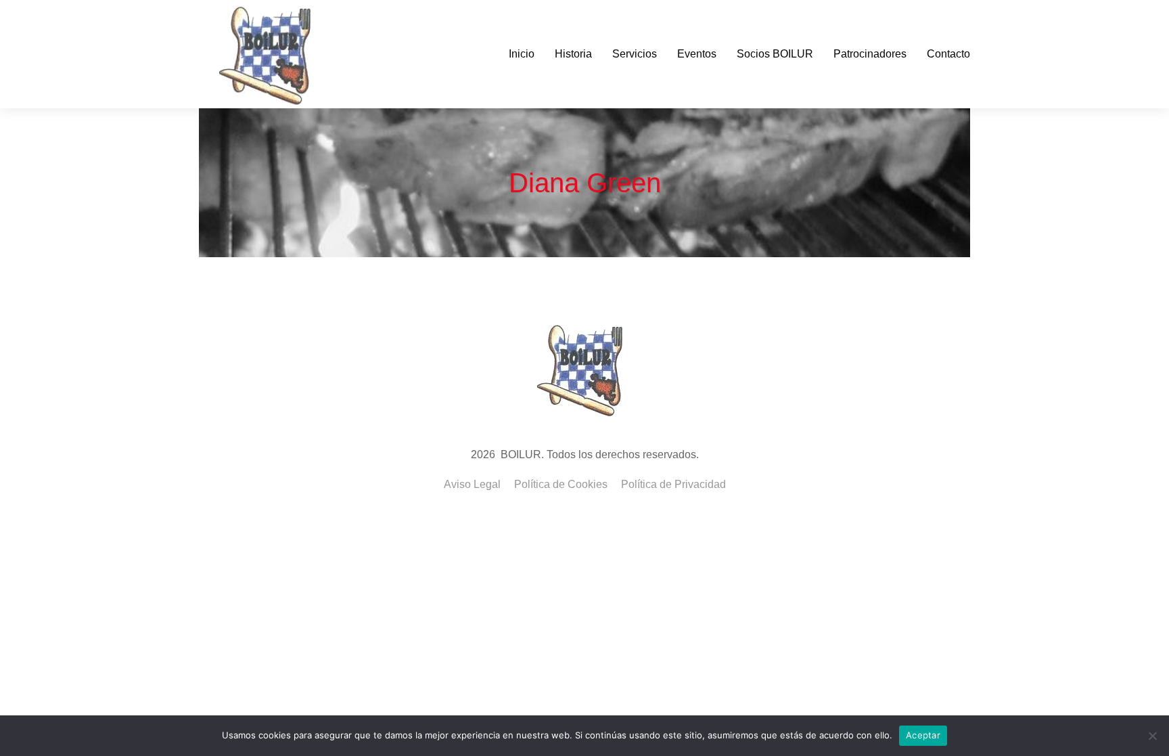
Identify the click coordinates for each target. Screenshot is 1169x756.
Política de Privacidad (673, 484)
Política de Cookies (561, 484)
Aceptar (923, 735)
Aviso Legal (472, 484)
